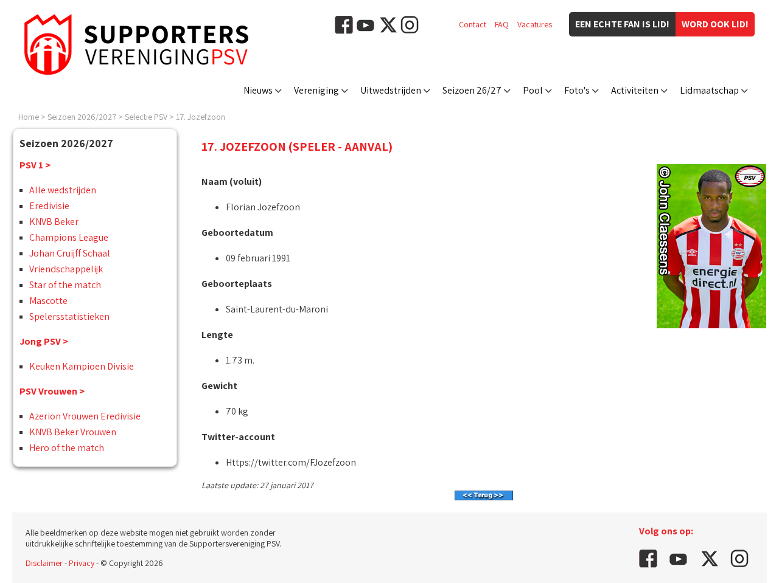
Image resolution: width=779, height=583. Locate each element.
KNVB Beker (54, 221)
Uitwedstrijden (390, 90)
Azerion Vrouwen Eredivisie (85, 416)
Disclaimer (44, 562)
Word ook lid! (715, 24)
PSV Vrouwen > (52, 391)
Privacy (81, 562)
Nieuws (258, 90)
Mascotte (48, 300)
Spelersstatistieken (69, 316)
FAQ (502, 24)
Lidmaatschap (709, 90)
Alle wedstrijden (62, 190)
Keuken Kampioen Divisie (81, 366)
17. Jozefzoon (200, 116)
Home (28, 116)
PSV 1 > (35, 165)
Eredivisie (49, 205)
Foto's (577, 90)
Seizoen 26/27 (471, 90)
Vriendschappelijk (66, 269)
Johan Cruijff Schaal (69, 253)
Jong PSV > (43, 341)
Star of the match (65, 284)
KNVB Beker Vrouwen (72, 432)
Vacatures (534, 24)
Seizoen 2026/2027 (81, 116)
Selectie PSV (146, 116)
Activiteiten (634, 90)
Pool (533, 90)
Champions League (68, 237)
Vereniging (316, 90)
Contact (472, 24)
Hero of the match (66, 447)
